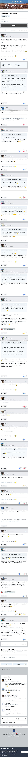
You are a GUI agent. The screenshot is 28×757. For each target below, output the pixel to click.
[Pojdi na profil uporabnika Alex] (2, 71)
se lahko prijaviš (4, 652)
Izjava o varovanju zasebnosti (8, 734)
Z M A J (3, 20)
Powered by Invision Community (14, 736)
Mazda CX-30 (8, 679)
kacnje (6, 619)
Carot (7, 710)
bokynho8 (8, 722)
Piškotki (23, 734)
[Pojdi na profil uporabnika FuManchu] (3, 689)
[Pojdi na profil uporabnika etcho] (2, 398)
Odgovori (14, 25)
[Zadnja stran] (26, 30)
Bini (5, 224)
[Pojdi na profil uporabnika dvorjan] (3, 704)
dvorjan (7, 704)
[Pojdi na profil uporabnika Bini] (2, 224)
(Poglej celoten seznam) (21, 718)
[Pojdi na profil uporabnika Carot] (3, 710)
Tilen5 (6, 107)
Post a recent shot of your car (11, 689)
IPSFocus (13, 733)
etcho (5, 397)
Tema (19, 733)
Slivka (14, 722)
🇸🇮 (16, 733)
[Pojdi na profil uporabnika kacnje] (2, 619)
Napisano (8, 36)
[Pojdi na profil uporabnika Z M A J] (2, 35)
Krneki (8, 21)
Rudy (11, 722)
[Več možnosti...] (25, 36)
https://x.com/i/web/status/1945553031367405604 (11, 627)
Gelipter (6, 201)
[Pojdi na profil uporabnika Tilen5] (2, 108)
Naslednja (22, 30)
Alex (5, 70)
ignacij (3, 722)
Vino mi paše (7, 703)
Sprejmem (24, 751)
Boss (5, 298)
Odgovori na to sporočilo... (9, 657)
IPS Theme (8, 733)
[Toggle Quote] (3, 75)
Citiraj (4, 59)
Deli (7, 664)
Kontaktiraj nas (18, 734)
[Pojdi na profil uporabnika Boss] (2, 299)
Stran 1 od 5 (13, 30)
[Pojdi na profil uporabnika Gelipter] (2, 202)
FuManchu (8, 690)
